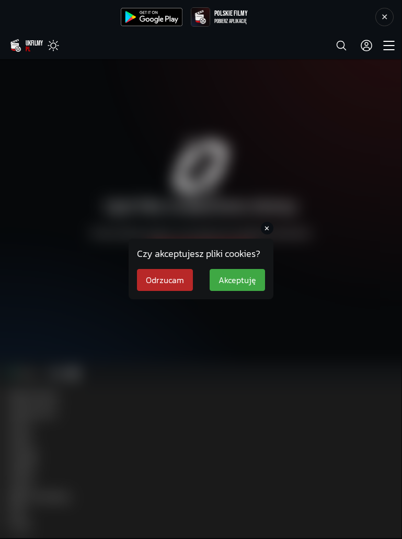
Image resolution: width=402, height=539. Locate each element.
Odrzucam (165, 280)
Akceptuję (237, 280)
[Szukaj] (341, 45)
